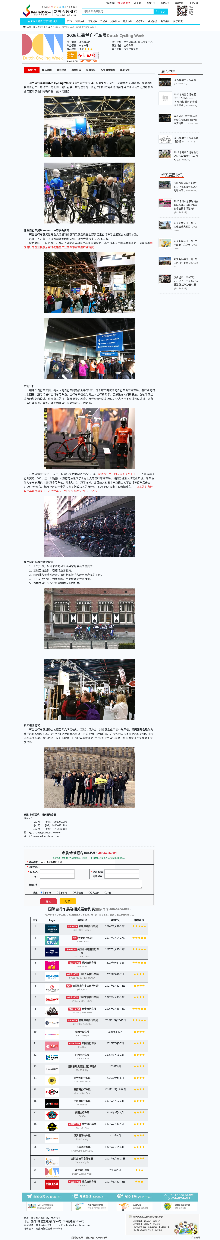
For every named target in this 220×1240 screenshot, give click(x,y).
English (137, 2)
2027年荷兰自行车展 (185, 81)
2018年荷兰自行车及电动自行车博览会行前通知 (186, 156)
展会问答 (125, 70)
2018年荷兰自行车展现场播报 (186, 139)
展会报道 (76, 70)
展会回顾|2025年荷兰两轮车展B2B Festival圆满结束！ (186, 121)
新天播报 (165, 21)
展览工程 (140, 21)
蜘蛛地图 (179, 2)
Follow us (193, 2)
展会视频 (61, 70)
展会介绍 (32, 70)
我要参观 (62, 892)
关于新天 (178, 21)
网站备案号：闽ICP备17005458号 (89, 1237)
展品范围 (47, 70)
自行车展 (48, 26)
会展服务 (153, 21)
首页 (69, 21)
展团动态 (165, 2)
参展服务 (91, 70)
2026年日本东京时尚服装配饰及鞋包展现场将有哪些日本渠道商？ (186, 207)
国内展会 (92, 21)
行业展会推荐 (108, 70)
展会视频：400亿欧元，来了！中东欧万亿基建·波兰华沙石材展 (186, 283)
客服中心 (151, 2)
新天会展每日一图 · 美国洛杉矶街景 (186, 263)
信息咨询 (94, 892)
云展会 (103, 21)
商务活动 (127, 21)
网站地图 (195, 1237)
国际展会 (80, 21)
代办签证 (78, 892)
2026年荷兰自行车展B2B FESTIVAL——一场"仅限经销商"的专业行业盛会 (185, 100)
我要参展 (46, 892)
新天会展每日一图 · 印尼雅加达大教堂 (186, 226)
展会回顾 (115, 21)
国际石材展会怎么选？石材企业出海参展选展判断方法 (186, 187)
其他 (108, 892)
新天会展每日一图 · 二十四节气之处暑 (186, 244)
